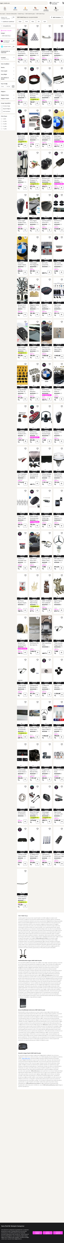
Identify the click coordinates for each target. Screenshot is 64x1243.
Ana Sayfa (2, 13)
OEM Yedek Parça (40, 13)
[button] (22, 47)
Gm (39, 21)
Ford (26, 21)
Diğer (20, 21)
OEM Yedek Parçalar (30, 13)
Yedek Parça (21, 13)
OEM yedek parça (26, 1058)
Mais (33, 21)
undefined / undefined (8, 21)
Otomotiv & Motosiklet (11, 13)
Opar (44, 21)
